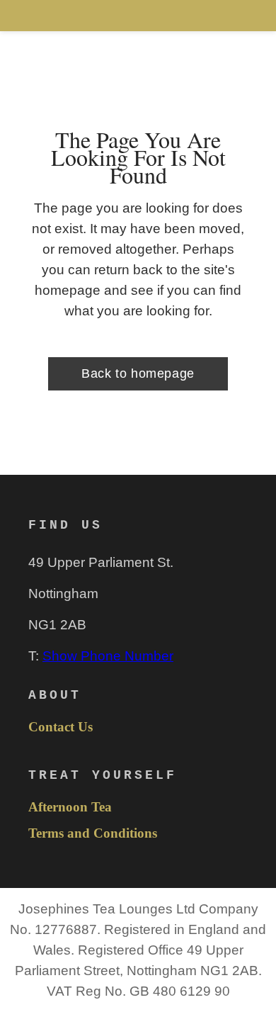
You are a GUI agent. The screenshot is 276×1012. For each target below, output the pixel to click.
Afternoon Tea (70, 807)
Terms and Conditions (92, 833)
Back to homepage (138, 373)
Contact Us (60, 727)
